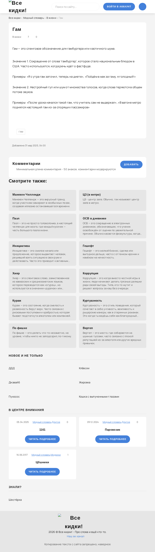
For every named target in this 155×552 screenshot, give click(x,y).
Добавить (131, 164)
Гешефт (88, 245)
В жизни (51, 17)
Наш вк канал (75, 536)
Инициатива (21, 245)
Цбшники (42, 462)
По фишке (19, 328)
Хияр (16, 273)
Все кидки (15, 17)
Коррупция (90, 273)
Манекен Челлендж (26, 194)
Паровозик (112, 429)
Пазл (15, 218)
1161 (42, 429)
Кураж (16, 300)
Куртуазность (92, 300)
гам (21, 131)
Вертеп (88, 328)
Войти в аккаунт (119, 6)
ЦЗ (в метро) (92, 194)
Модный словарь (33, 17)
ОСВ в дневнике (94, 218)
